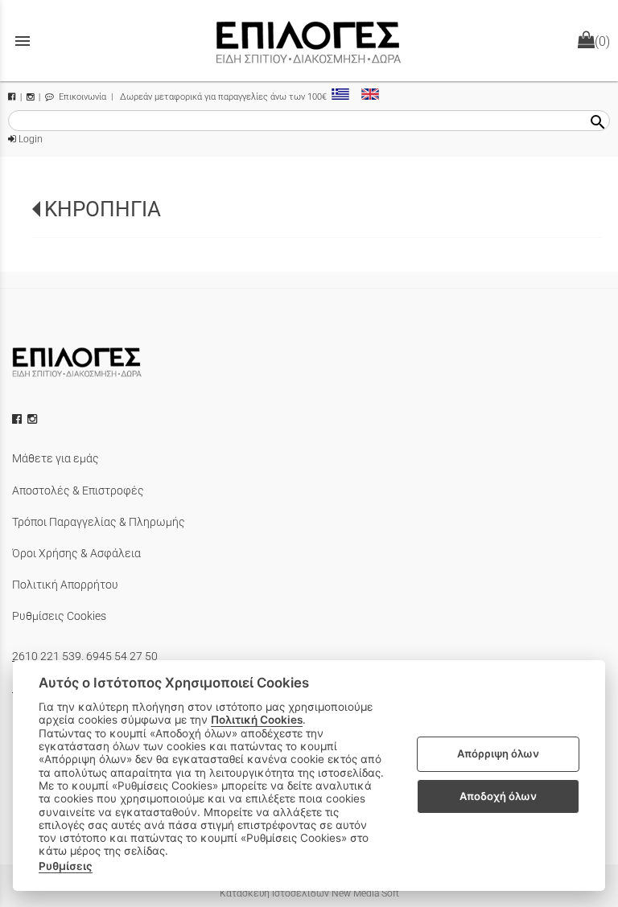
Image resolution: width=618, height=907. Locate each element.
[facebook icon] (18, 418)
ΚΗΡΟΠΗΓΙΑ (102, 209)
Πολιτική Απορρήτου (65, 584)
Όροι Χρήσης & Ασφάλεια (76, 553)
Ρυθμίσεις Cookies (59, 615)
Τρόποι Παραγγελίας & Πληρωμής (98, 521)
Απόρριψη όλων (498, 753)
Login (29, 139)
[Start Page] (309, 40)
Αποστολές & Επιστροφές (78, 490)
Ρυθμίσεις (66, 866)
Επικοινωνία (81, 97)
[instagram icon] (33, 418)
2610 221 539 (46, 656)
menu (22, 41)
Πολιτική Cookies (257, 719)
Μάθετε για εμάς (55, 458)
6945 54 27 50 (122, 656)
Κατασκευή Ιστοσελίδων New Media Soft (309, 893)
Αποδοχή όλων (498, 796)
